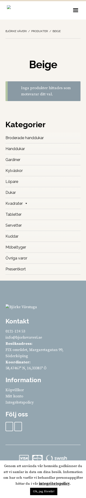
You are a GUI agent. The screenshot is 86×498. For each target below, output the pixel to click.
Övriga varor (16, 258)
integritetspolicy (54, 483)
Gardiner (12, 159)
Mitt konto (14, 396)
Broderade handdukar (24, 138)
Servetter (13, 225)
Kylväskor (14, 170)
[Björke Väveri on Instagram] (18, 426)
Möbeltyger (15, 247)
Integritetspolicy (19, 402)
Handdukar (15, 148)
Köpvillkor (14, 390)
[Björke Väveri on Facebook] (9, 426)
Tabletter (13, 214)
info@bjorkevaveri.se (23, 337)
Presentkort (15, 269)
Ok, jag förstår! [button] (43, 491)
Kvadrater (14, 203)
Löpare (11, 181)
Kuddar (11, 236)
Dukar (10, 192)
